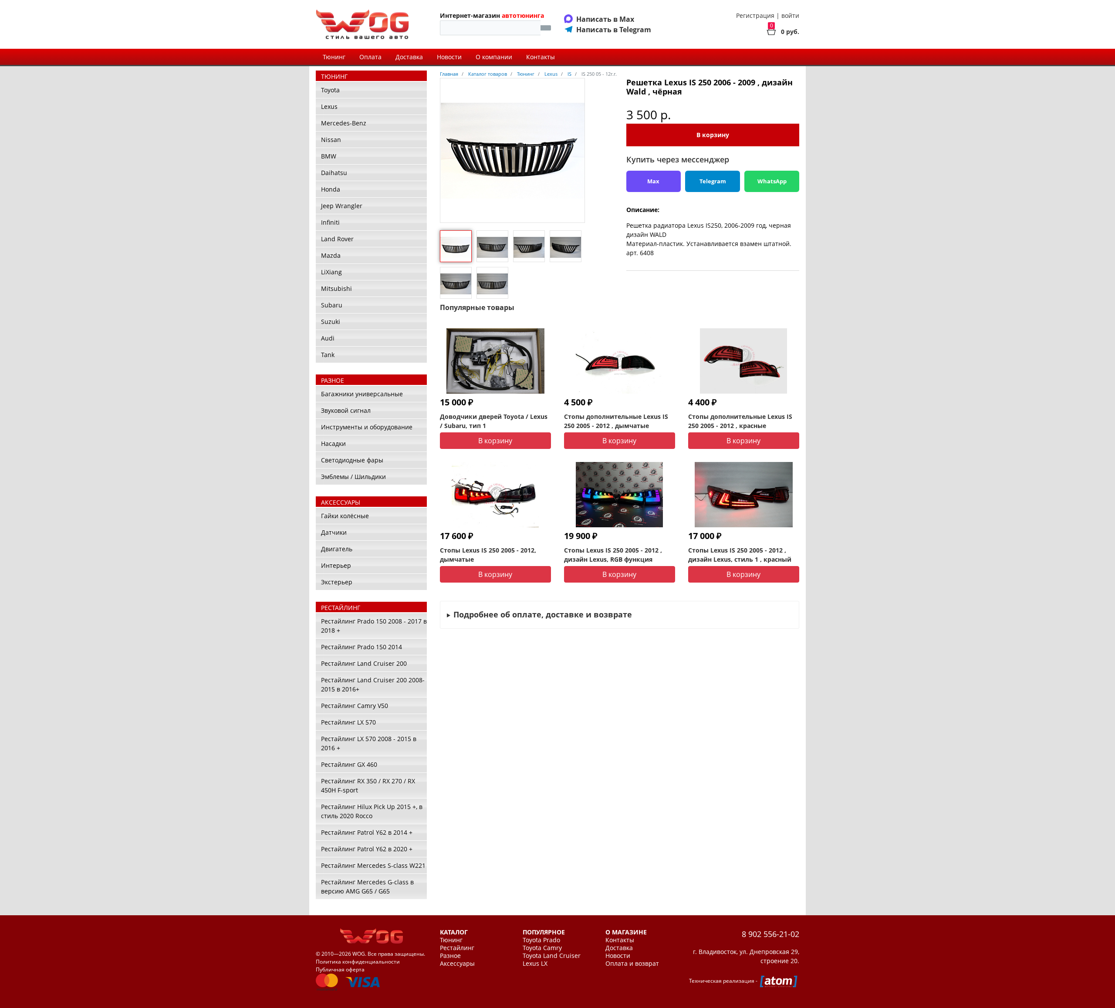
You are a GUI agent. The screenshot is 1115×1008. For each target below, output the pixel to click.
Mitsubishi (336, 288)
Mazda (331, 255)
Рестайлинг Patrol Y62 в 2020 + (366, 849)
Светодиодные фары (352, 460)
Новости (449, 57)
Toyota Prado (541, 940)
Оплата (370, 57)
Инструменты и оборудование (366, 427)
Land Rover (337, 239)
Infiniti (330, 222)
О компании (494, 57)
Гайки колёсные (345, 516)
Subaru (331, 305)
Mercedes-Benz (343, 123)
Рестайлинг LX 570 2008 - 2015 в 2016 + (368, 743)
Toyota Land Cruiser (552, 956)
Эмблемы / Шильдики (353, 476)
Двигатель (336, 549)
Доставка (409, 57)
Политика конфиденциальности (358, 961)
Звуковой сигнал (346, 410)
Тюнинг (334, 57)
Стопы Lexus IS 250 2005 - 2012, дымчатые (488, 554)
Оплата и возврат (632, 964)
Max (653, 181)
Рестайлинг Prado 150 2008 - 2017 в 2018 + (374, 625)
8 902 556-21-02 (770, 934)
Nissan (331, 139)
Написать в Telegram (613, 29)
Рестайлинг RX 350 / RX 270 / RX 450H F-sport (368, 785)
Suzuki (330, 321)
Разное (450, 956)
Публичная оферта (340, 969)
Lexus (329, 106)
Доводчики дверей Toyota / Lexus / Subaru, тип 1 (493, 421)
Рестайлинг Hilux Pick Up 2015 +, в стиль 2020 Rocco (371, 811)
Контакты (540, 57)
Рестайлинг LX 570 (348, 722)
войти (790, 15)
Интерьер (336, 565)
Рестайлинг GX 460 (349, 764)
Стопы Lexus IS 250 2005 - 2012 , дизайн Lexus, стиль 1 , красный (739, 554)
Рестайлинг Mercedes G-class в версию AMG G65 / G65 (367, 886)
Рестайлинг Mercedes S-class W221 (373, 865)
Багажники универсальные (362, 394)
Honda (330, 189)
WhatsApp (772, 181)
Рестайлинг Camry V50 (354, 705)
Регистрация (755, 15)
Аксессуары (457, 964)
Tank (327, 355)
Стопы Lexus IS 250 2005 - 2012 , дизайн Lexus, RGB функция (613, 554)
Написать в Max (605, 19)
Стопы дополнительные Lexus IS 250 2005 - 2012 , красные (740, 421)
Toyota (330, 90)
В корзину (712, 135)
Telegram (712, 181)
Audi (327, 338)
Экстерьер (336, 582)
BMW (328, 156)
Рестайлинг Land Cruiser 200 (364, 663)
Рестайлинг (457, 948)
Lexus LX (535, 964)
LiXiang (331, 272)
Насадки (333, 443)
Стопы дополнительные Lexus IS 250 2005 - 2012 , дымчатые (616, 421)
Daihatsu (334, 173)
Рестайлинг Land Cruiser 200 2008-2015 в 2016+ (373, 684)
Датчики (334, 532)
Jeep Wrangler (341, 206)
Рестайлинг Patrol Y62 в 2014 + (366, 832)
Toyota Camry (542, 948)
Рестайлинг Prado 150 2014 (361, 647)
